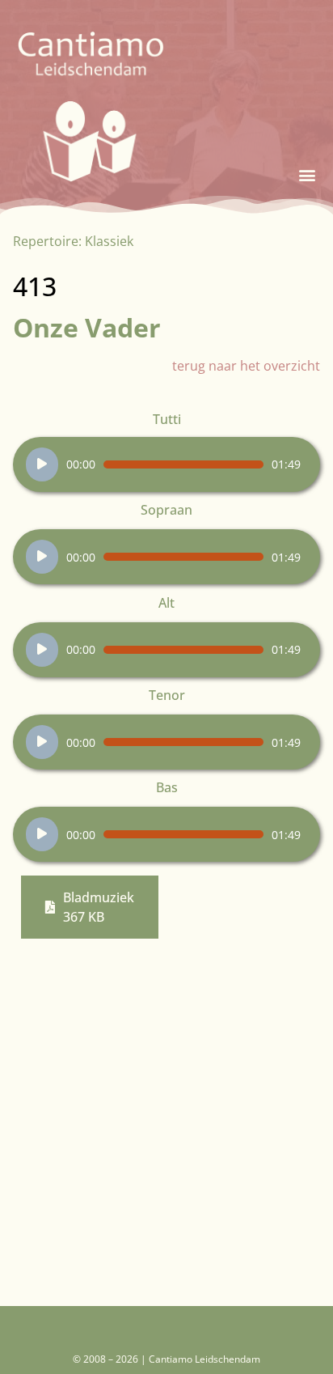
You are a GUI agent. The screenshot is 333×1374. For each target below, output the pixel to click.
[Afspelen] (42, 464)
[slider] (183, 464)
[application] (163, 464)
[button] (306, 175)
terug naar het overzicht (246, 366)
